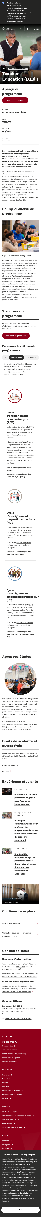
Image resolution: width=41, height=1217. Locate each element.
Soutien (9, 1062)
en (21, 29)
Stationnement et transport (16, 1116)
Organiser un (12, 1127)
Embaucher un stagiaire (14, 1054)
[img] (8, 29)
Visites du (9, 1112)
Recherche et (12, 1094)
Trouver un (9, 1050)
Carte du (9, 1120)
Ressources (11, 1058)
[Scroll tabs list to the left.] (5, 357)
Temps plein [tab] (16, 357)
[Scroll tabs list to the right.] (35, 357)
